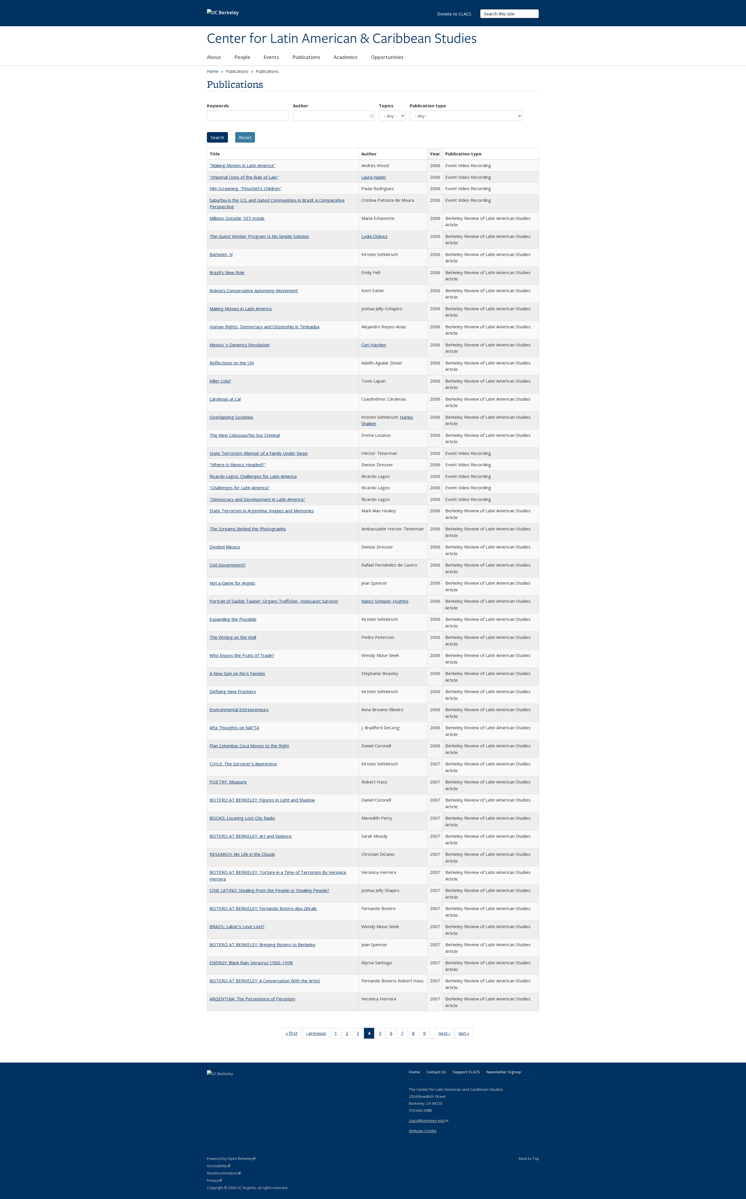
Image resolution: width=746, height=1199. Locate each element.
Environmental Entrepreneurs (239, 709)
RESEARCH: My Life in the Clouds (242, 854)
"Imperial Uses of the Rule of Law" (244, 177)
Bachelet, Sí (221, 254)
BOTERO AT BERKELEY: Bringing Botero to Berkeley (263, 944)
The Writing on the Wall (233, 637)
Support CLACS (466, 1071)
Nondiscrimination (224, 1173)
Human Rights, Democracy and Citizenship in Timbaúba (264, 326)
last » (466, 1034)
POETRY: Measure (228, 782)
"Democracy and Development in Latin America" (257, 499)
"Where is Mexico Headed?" (238, 464)
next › (446, 1034)
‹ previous (318, 1034)
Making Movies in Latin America (241, 308)
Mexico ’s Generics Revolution (240, 345)
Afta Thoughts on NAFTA (234, 727)
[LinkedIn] (223, 1083)
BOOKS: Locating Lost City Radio (242, 818)
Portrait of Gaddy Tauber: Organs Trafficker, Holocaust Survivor (274, 601)
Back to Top (529, 1158)
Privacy (214, 1180)
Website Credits (423, 1130)
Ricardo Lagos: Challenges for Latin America (253, 476)
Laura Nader (373, 177)
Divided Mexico (225, 547)
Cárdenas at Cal (225, 399)
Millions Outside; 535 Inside (237, 218)
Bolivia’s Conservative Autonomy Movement (254, 290)
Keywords (218, 105)
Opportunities (388, 57)
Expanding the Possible (233, 619)
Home (213, 71)
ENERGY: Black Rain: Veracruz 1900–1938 (251, 962)
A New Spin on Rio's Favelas (237, 673)
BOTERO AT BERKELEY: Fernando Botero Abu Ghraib (263, 908)
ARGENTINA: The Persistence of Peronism (252, 999)
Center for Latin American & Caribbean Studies (342, 39)
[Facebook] (212, 1083)
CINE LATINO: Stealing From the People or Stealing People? (269, 890)
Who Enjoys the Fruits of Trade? (242, 655)
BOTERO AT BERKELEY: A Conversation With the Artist (265, 981)
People (243, 57)
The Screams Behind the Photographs (248, 529)
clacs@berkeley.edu (428, 1120)
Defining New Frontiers (233, 691)
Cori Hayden (373, 345)
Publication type (428, 105)
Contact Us (436, 1071)
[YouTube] (235, 1083)
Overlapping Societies (231, 417)
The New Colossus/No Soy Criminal (245, 435)
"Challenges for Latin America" (240, 487)
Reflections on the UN (232, 363)
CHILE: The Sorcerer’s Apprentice (243, 764)
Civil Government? (228, 565)
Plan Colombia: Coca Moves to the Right (249, 746)
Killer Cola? (220, 381)
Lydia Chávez (374, 236)
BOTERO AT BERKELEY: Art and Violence (251, 836)
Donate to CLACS (454, 14)
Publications (307, 57)
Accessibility (219, 1165)
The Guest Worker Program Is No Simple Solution (259, 236)
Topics (386, 105)
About (214, 57)
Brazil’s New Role (227, 272)
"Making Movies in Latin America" (242, 165)
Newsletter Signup (503, 1071)
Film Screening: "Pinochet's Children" (245, 188)
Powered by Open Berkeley (231, 1158)
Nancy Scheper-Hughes (385, 601)
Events (272, 57)
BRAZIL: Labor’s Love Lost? (237, 926)
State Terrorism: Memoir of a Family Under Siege (259, 453)
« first (293, 1034)
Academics (346, 57)
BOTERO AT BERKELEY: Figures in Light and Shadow (262, 800)
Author (300, 105)
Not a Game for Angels (232, 583)
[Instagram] (246, 1083)
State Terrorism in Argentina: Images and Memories (262, 510)
